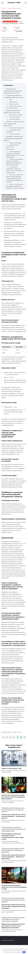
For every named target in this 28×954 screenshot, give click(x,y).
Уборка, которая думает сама (11, 768)
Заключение (10, 149)
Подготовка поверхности (16, 128)
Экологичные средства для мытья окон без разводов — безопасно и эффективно (13, 856)
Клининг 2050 (14, 2)
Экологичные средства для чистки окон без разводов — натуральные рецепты (13, 816)
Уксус (10, 99)
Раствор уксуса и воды (15, 114)
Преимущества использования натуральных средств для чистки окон (13, 91)
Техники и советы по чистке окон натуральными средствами (14, 123)
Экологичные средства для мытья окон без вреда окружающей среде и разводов (13, 906)
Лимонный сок (13, 102)
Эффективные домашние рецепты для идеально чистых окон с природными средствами (13, 925)
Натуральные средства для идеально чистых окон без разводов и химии (13, 887)
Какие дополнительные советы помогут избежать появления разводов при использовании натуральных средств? (14, 178)
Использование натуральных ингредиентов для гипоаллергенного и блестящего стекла (12, 836)
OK (24, 952)
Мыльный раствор (14, 119)
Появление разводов (15, 142)
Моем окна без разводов (10, 21)
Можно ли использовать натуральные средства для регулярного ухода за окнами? (15, 186)
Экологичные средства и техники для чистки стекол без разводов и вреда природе (13, 796)
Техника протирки (14, 134)
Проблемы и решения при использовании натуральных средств (13, 138)
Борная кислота (13, 104)
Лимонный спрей (14, 117)
